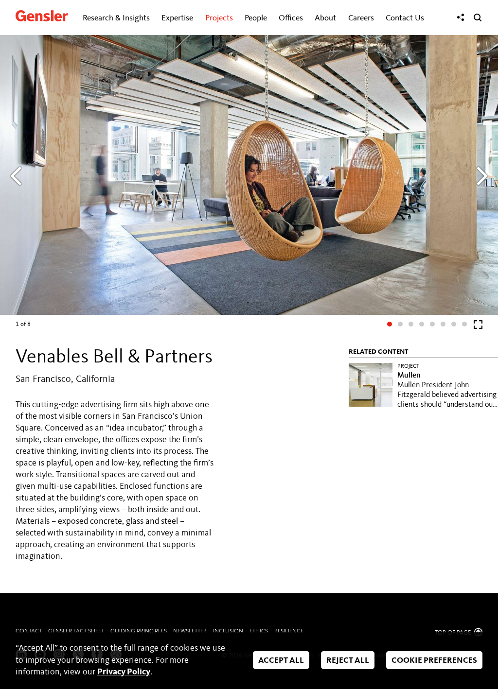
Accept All (281, 661)
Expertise (177, 18)
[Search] (477, 17)
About (325, 18)
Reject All (347, 661)
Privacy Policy (123, 672)
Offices (291, 18)
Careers (361, 18)
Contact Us (405, 18)
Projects (219, 18)
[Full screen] (478, 326)
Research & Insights (116, 18)
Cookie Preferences (434, 661)
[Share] (460, 17)
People (256, 18)
